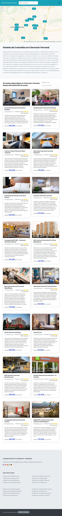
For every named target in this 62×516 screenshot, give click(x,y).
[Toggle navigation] (59, 3)
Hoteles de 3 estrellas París (10, 495)
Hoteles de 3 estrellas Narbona (11, 493)
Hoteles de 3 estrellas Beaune (11, 480)
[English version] (5, 466)
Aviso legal (24, 512)
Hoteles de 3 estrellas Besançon (12, 482)
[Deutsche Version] (11, 466)
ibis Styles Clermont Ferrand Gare (45, 286)
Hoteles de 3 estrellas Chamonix (41, 476)
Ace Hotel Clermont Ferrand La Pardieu (14, 108)
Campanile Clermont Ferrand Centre (14, 421)
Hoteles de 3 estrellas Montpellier (12, 491)
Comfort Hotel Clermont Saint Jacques (14, 152)
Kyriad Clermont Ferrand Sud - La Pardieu (45, 376)
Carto (35, 41)
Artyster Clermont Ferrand (43, 196)
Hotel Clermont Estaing (12, 332)
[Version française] (3, 466)
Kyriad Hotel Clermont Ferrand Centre (15, 196)
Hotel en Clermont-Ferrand (9, 3)
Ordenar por (45, 82)
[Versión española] (7, 466)
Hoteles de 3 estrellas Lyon (39, 482)
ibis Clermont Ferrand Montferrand (11, 376)
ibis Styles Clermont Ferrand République (14, 287)
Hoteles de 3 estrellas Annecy (11, 476)
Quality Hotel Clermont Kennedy (45, 108)
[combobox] (50, 85)
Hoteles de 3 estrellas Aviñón (11, 478)
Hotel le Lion (38, 332)
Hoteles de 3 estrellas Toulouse (40, 495)
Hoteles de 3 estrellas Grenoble (40, 480)
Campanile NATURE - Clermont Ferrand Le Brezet (15, 241)
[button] (46, 39)
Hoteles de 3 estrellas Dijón (39, 478)
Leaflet (26, 41)
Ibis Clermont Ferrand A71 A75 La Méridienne (45, 241)
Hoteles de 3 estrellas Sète (39, 491)
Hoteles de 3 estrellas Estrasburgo (41, 493)
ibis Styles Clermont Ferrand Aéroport (43, 152)
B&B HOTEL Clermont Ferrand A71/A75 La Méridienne (43, 421)
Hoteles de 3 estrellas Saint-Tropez (42, 489)
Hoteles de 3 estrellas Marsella (11, 489)
